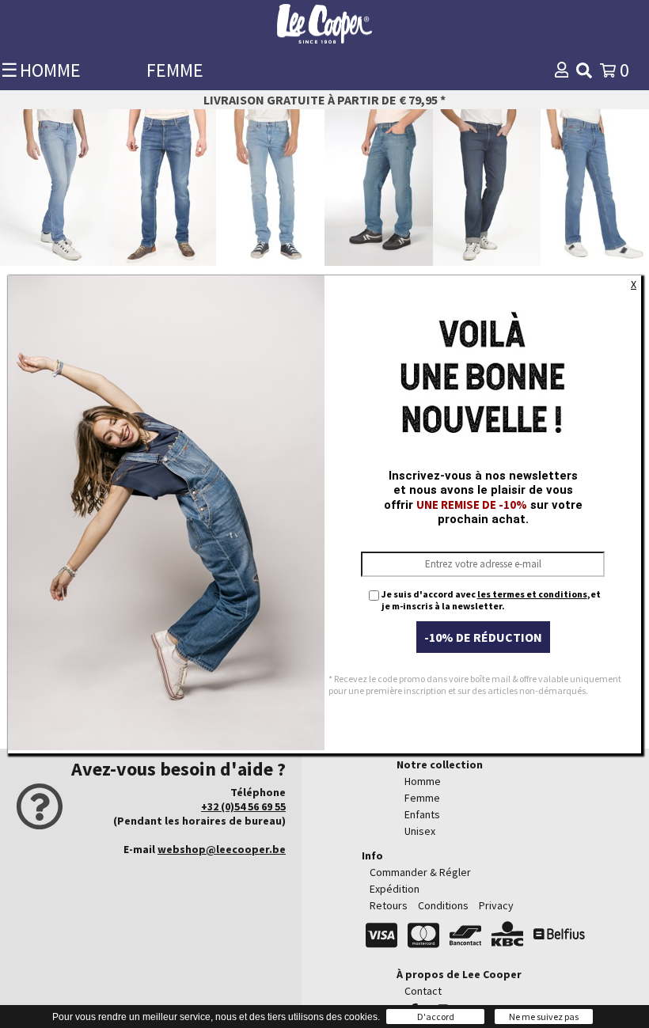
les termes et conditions (532, 594)
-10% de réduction (483, 637)
